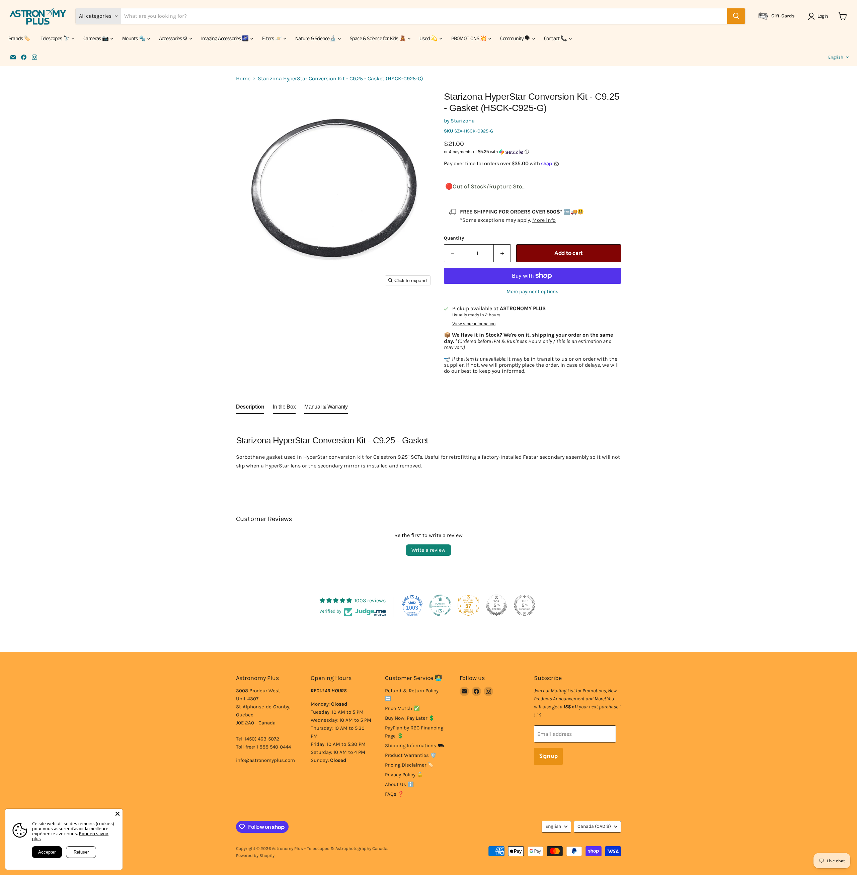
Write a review (428, 550)
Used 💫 (428, 38)
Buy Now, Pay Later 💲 (410, 718)
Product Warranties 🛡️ (411, 755)
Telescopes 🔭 (56, 38)
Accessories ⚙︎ (173, 38)
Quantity (454, 238)
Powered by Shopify (255, 855)
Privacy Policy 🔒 (404, 775)
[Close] (117, 813)
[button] (819, 16)
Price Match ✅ (402, 708)
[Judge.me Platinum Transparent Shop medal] (440, 605)
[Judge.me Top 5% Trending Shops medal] (524, 605)
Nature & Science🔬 (316, 38)
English (835, 57)
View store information (473, 324)
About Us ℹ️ (399, 784)
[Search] (736, 16)
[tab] (250, 408)
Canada (594, 826)
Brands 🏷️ (19, 38)
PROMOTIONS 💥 (469, 38)
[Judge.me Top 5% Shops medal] (496, 605)
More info (544, 220)
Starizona (463, 120)
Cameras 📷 (96, 38)
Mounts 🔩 (134, 38)
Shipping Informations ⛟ (415, 745)
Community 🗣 (515, 38)
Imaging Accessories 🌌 (225, 38)
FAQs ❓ (394, 794)
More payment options (532, 291)
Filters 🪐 (272, 38)
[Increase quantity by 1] (502, 253)
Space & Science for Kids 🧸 (378, 38)
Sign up (548, 756)
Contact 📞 (556, 38)
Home (243, 79)
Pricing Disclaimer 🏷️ (409, 765)
